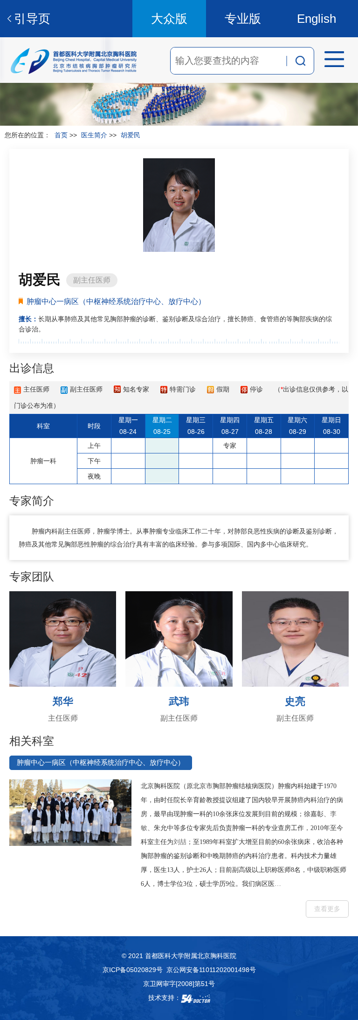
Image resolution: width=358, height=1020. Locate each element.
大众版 (169, 19)
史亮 (295, 701)
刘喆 (179, 841)
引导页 (32, 19)
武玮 (179, 701)
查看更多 (327, 908)
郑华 (63, 701)
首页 (61, 135)
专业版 (243, 19)
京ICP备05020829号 (133, 969)
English (316, 19)
